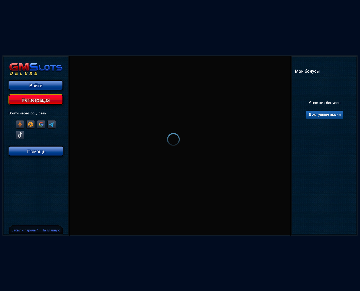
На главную (51, 229)
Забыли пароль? (24, 229)
